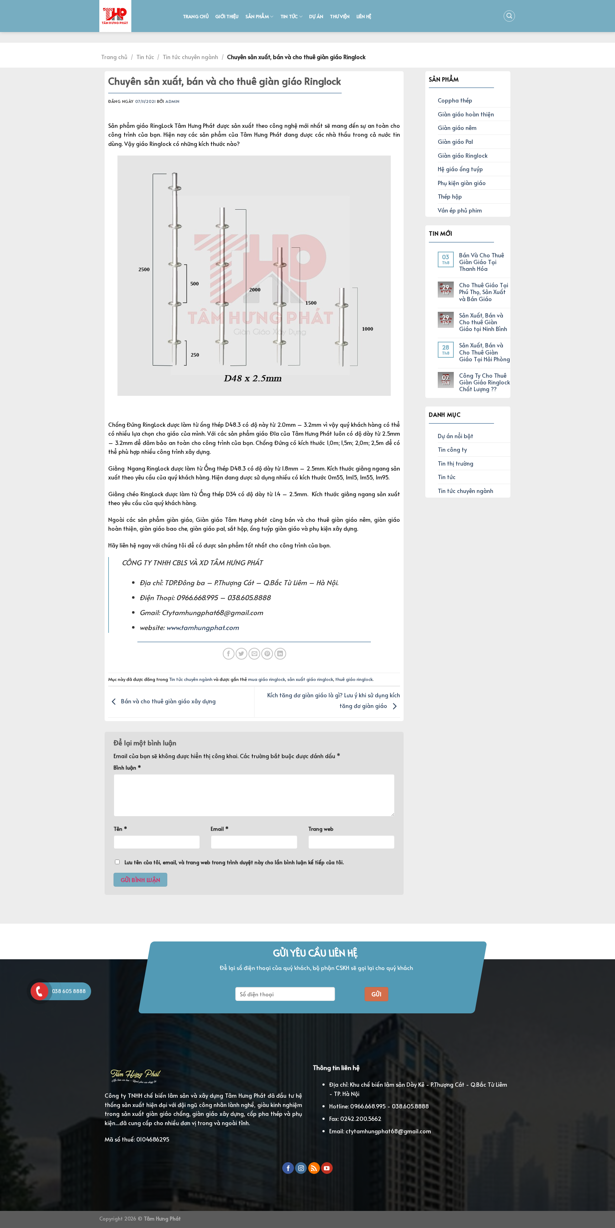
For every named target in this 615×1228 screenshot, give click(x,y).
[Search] (509, 16)
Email (219, 828)
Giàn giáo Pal (455, 141)
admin (172, 101)
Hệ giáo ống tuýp (460, 169)
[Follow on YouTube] (327, 1168)
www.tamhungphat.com (202, 627)
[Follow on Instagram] (301, 1168)
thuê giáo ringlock (354, 679)
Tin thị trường (455, 463)
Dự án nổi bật (455, 436)
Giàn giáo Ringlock (463, 155)
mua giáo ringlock (266, 679)
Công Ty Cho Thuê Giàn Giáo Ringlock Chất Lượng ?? (484, 382)
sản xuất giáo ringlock (310, 679)
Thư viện (339, 16)
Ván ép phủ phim (460, 210)
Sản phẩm (257, 16)
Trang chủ (196, 16)
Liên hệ (364, 16)
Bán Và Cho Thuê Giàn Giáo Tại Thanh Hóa (481, 262)
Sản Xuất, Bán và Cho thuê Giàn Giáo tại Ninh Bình (483, 322)
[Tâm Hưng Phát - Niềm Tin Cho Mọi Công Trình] (134, 16)
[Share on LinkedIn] (280, 654)
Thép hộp (450, 196)
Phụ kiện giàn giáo (462, 183)
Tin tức (289, 16)
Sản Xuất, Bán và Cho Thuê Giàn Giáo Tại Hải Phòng (484, 352)
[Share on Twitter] (241, 654)
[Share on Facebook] (229, 654)
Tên (120, 828)
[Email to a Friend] (254, 654)
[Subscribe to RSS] (314, 1168)
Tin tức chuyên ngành (190, 57)
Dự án (316, 16)
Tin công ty (452, 449)
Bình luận (127, 767)
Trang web (320, 828)
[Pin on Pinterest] (267, 654)
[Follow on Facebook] (288, 1168)
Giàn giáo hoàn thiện (466, 114)
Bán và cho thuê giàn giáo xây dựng (168, 701)
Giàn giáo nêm (457, 127)
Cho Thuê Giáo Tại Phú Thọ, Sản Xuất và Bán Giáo (483, 292)
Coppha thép (455, 100)
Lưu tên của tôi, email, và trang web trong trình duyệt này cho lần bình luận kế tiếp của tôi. (234, 862)
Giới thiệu (227, 16)
